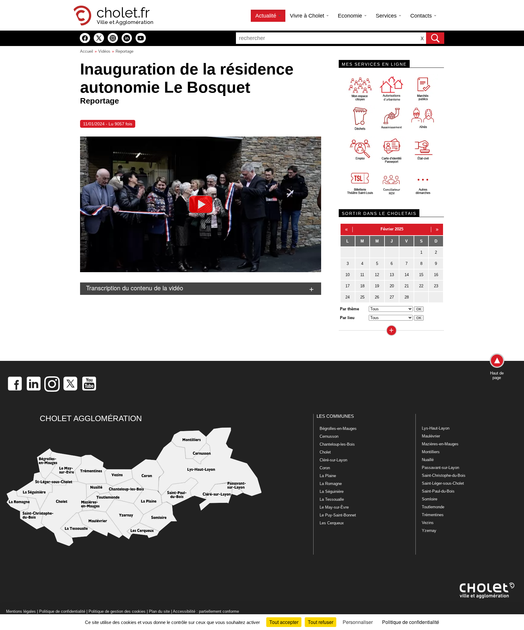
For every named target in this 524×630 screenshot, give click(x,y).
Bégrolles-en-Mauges (338, 428)
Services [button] (387, 16)
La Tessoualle (332, 499)
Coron (325, 468)
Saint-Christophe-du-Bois (443, 475)
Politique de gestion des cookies (117, 611)
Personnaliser (358, 621)
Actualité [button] (266, 16)
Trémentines (433, 515)
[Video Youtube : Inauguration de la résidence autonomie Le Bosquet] (201, 204)
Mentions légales (21, 611)
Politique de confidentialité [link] (410, 621)
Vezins (428, 522)
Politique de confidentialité (62, 611)
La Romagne (331, 483)
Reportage (124, 51)
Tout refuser (320, 621)
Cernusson (329, 436)
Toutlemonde (433, 507)
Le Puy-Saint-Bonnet (338, 515)
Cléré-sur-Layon (333, 460)
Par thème (349, 309)
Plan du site (159, 611)
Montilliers (431, 452)
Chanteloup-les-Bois (337, 444)
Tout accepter (283, 621)
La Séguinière (332, 491)
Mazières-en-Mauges (440, 444)
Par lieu (347, 317)
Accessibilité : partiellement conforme (206, 611)
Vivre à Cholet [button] (308, 16)
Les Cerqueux (332, 523)
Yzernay (429, 530)
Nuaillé (428, 459)
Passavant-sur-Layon (440, 467)
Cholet (325, 452)
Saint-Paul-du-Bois (438, 491)
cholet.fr (123, 13)
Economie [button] (351, 16)
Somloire (429, 499)
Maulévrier (431, 436)
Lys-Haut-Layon (435, 428)
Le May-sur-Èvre (334, 507)
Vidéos (104, 51)
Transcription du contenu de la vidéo (134, 287)
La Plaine (328, 475)
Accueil (86, 51)
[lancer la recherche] (435, 38)
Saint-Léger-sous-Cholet (443, 483)
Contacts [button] (421, 16)
